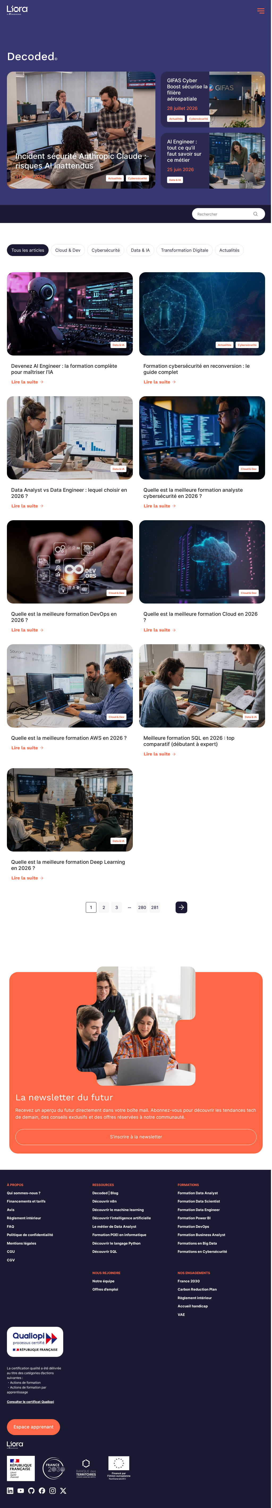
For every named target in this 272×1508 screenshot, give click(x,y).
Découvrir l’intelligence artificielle (121, 1218)
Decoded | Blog (105, 1193)
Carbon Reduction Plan (197, 1289)
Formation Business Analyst (201, 1235)
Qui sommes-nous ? (23, 1193)
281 (155, 907)
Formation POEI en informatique (119, 1235)
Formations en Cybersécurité (202, 1251)
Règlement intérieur (24, 1218)
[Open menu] (261, 11)
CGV (11, 1260)
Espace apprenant (33, 1426)
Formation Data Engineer (199, 1210)
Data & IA (175, 179)
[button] (28, 250)
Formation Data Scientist (199, 1201)
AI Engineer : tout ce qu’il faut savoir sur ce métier (184, 150)
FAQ (10, 1226)
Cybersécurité (137, 178)
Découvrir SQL (104, 1251)
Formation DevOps (193, 1226)
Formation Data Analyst (198, 1193)
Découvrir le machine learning (118, 1210)
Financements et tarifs (26, 1201)
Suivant (181, 907)
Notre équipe (103, 1281)
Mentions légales (21, 1243)
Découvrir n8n (104, 1201)
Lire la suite (24, 382)
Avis (10, 1210)
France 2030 (189, 1281)
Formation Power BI (194, 1218)
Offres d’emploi (105, 1289)
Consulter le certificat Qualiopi (30, 1402)
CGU (11, 1251)
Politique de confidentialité (30, 1235)
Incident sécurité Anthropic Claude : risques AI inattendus (80, 160)
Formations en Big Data (197, 1243)
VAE (181, 1314)
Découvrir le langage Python (116, 1243)
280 (142, 907)
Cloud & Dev (249, 468)
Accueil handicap (193, 1306)
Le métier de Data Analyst (114, 1226)
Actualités (115, 178)
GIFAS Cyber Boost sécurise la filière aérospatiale (187, 89)
